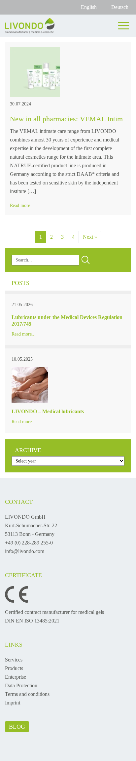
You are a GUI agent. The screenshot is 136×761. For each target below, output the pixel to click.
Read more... (24, 334)
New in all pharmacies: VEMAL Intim (66, 119)
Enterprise (15, 677)
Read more (20, 205)
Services (13, 659)
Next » (90, 237)
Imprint (12, 702)
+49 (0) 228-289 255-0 (29, 542)
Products (14, 668)
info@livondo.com (24, 551)
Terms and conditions (27, 694)
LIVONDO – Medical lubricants (48, 411)
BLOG (17, 726)
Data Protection (21, 685)
